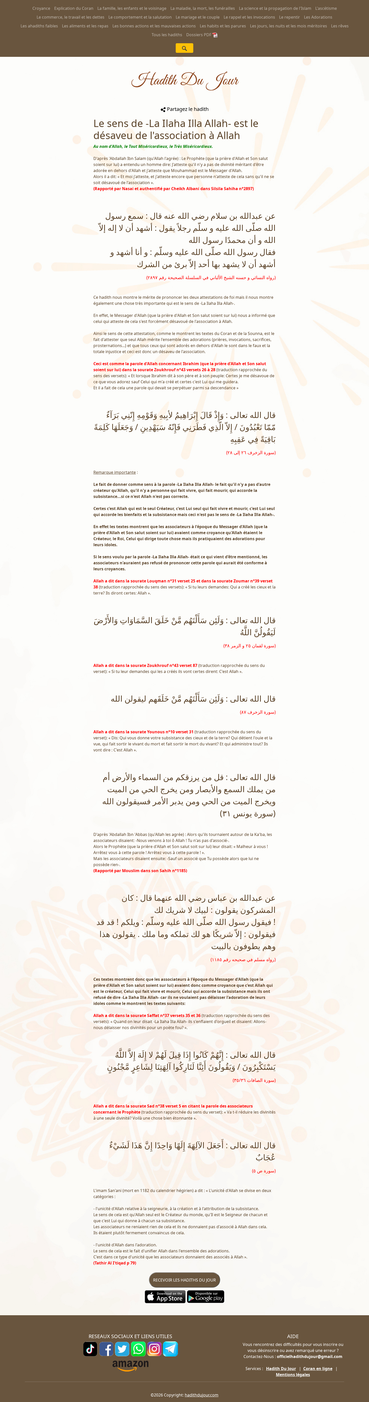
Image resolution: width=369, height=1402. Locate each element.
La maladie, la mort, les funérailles (202, 8)
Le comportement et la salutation (140, 17)
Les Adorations (318, 17)
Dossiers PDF (199, 34)
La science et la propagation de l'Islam (275, 8)
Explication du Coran (73, 8)
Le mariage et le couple (198, 17)
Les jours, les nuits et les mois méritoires (288, 26)
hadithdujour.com (201, 1395)
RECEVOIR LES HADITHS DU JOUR (184, 1280)
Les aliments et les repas (85, 26)
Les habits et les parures (223, 26)
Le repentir (289, 17)
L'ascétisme (326, 8)
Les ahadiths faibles (39, 26)
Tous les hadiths (167, 34)
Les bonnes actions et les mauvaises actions (154, 26)
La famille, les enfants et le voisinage (131, 8)
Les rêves (340, 26)
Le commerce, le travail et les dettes (70, 17)
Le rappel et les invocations (249, 17)
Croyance (41, 8)
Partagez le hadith (187, 109)
